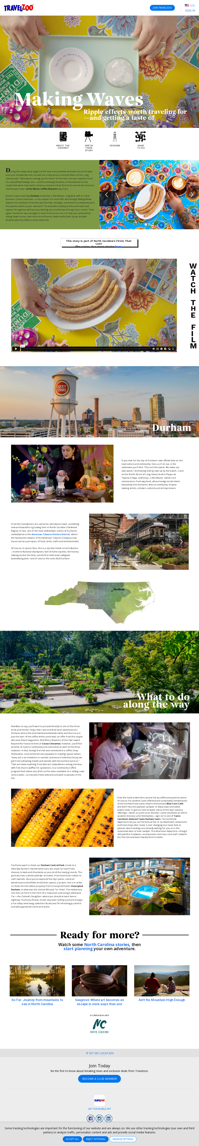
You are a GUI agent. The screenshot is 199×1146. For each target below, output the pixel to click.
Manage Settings (123, 1139)
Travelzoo (19, 7)
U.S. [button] (192, 5)
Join (162, 7)
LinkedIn (108, 1118)
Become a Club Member (99, 1079)
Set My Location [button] (101, 1053)
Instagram (99, 1118)
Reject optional (96, 1139)
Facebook (90, 1118)
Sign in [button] (190, 10)
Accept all (72, 1139)
